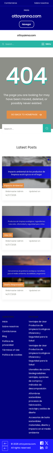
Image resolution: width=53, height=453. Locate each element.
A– (5, 448)
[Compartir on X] (46, 444)
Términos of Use (10, 349)
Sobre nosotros (41, 3)
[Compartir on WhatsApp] (46, 448)
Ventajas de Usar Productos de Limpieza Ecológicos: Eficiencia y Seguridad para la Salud (39, 331)
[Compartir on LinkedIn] (42, 448)
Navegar (26, 24)
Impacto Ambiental (13, 185)
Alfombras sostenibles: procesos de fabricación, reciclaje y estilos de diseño (39, 403)
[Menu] (43, 44)
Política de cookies (12, 354)
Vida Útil (8, 235)
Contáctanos (10, 3)
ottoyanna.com (26, 16)
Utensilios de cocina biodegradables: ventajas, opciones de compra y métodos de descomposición (39, 379)
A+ (5, 443)
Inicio (26, 10)
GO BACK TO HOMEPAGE (24, 114)
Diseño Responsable (13, 284)
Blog (4, 336)
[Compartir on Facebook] (42, 444)
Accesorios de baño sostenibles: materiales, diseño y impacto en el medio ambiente (40, 425)
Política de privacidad (7, 343)
